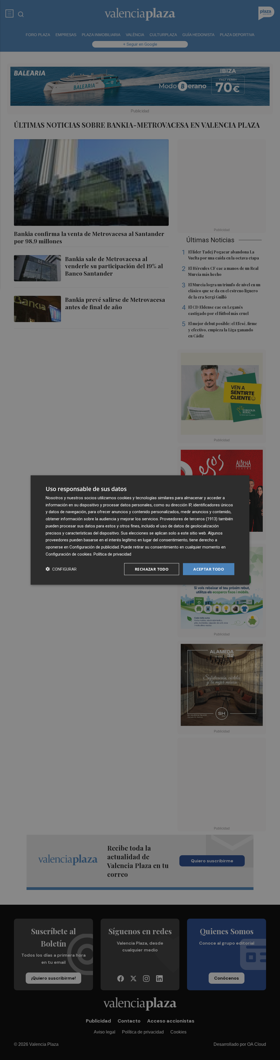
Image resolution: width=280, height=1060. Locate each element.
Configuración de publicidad (94, 547)
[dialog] (140, 530)
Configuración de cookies (69, 553)
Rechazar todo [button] (151, 568)
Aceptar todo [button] (208, 568)
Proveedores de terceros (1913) (188, 518)
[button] (61, 569)
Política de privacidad (112, 553)
